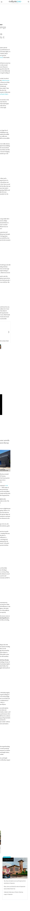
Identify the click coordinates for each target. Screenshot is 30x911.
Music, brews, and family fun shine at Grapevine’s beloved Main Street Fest (14, 887)
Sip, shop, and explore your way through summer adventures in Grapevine (15, 882)
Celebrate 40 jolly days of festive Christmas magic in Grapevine (13, 893)
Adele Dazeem (5, 80)
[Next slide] (8, 332)
